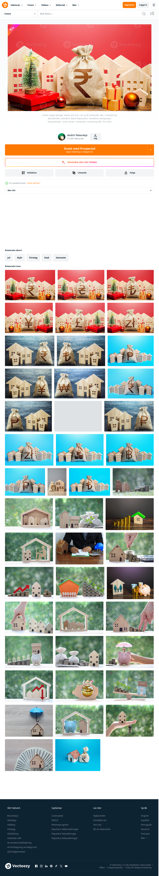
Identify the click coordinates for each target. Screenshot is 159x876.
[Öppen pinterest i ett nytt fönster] (51, 866)
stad (46, 257)
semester (61, 257)
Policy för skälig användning (136, 867)
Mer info (11, 190)
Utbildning (12, 833)
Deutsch (143, 829)
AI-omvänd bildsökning (19, 842)
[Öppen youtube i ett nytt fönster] (66, 866)
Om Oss (97, 824)
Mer (74, 5)
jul (8, 257)
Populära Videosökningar (64, 838)
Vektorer (15, 5)
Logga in (141, 5)
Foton (30, 5)
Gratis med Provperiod (78, 150)
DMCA (54, 820)
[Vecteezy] (5, 5)
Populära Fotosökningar (63, 833)
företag (33, 257)
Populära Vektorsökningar (64, 829)
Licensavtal (57, 815)
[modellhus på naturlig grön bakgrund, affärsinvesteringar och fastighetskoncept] (29, 618)
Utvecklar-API (14, 838)
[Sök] (141, 13)
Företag (11, 829)
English (143, 815)
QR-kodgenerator (16, 851)
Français (143, 833)
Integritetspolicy (112, 867)
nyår (19, 257)
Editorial (60, 5)
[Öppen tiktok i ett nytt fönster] (56, 866)
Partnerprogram (59, 824)
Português (144, 824)
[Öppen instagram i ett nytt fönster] (41, 866)
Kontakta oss (99, 820)
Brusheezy (12, 815)
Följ (94, 138)
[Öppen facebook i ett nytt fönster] (36, 866)
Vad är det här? (33, 183)
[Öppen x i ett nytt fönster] (61, 866)
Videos (44, 5)
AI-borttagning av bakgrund (21, 847)
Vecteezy (11, 820)
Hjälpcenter (99, 815)
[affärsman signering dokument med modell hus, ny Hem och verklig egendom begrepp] (79, 548)
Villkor (100, 867)
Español (143, 820)
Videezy (11, 824)
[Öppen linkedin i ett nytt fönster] (46, 866)
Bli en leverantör (101, 829)
